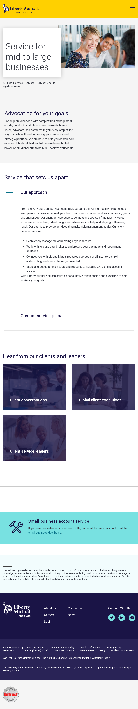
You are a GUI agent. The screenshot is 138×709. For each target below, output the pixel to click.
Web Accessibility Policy (92, 650)
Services (30, 83)
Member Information (90, 647)
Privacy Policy (114, 647)
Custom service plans (41, 315)
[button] (132, 8)
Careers (49, 614)
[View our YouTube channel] (132, 617)
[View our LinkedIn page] (121, 617)
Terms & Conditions (64, 650)
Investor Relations (35, 647)
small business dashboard (44, 532)
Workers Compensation (123, 650)
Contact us (75, 608)
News (71, 614)
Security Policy (10, 650)
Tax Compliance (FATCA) (35, 650)
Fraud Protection (11, 647)
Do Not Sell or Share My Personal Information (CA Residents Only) (76, 658)
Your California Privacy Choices (24, 658)
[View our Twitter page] (111, 617)
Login (48, 621)
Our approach (34, 192)
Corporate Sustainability (62, 647)
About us (50, 608)
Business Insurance (13, 83)
